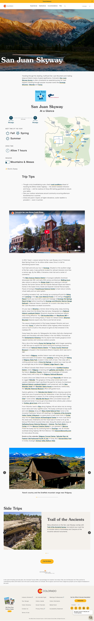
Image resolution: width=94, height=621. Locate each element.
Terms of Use (25, 612)
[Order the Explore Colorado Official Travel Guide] (9, 611)
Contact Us (25, 608)
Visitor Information (55, 601)
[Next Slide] (89, 472)
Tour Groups (25, 601)
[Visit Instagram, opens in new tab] (75, 608)
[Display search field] (65, 6)
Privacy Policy (40, 608)
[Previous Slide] (4, 472)
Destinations (42, 5)
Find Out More (47, 561)
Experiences (33, 5)
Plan (60, 5)
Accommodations (53, 5)
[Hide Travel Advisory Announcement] (92, 1)
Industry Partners (27, 597)
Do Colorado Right (41, 597)
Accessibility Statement (56, 608)
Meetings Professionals (56, 597)
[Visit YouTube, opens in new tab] (83, 608)
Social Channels (40, 605)
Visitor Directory (26, 605)
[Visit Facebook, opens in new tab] (71, 608)
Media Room (53, 605)
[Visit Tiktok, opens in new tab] (87, 608)
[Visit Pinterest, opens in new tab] (79, 608)
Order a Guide (40, 601)
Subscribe (80, 600)
